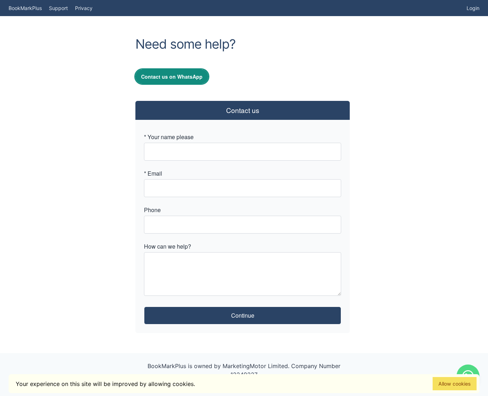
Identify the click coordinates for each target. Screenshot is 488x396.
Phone (152, 210)
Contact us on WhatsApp (172, 76)
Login (473, 8)
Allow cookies (454, 384)
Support (58, 8)
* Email (153, 173)
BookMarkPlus (25, 8)
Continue (242, 315)
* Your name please (169, 137)
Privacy (84, 8)
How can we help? (167, 246)
